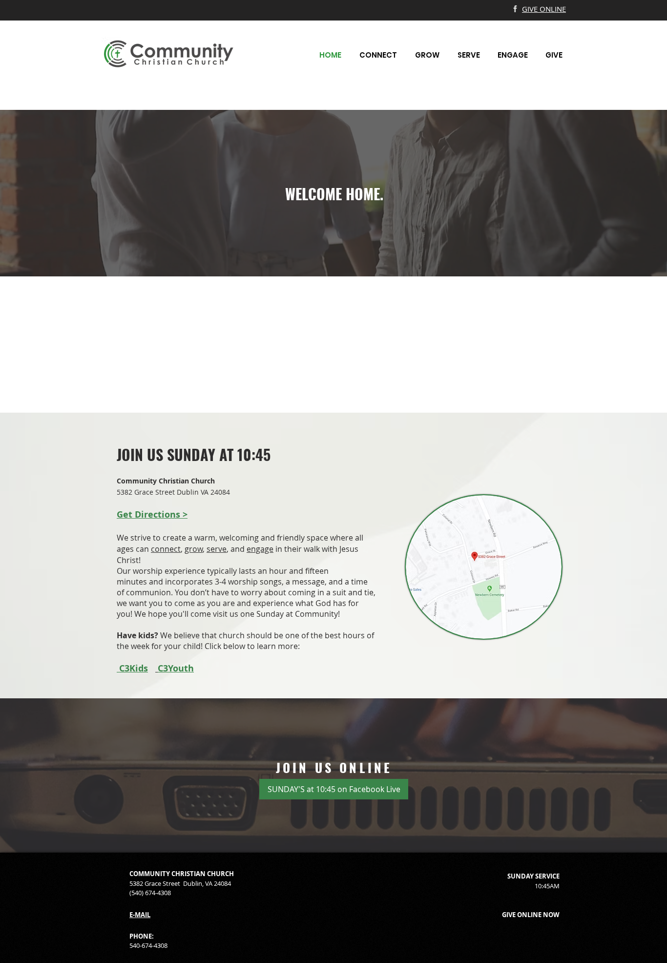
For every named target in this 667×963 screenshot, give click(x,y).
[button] (378, 55)
